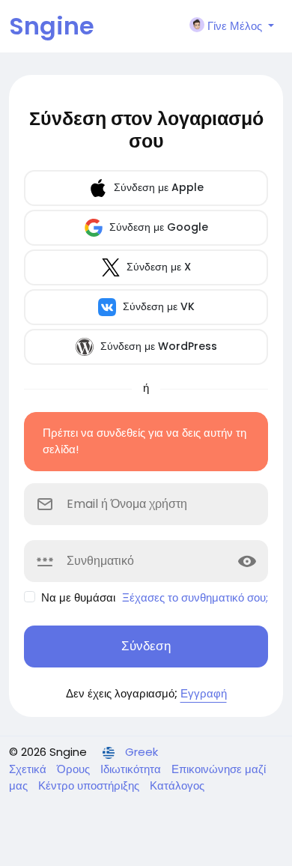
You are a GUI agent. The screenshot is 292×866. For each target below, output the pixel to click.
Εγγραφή (203, 693)
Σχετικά (29, 769)
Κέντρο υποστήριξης (90, 785)
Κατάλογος (177, 785)
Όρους (75, 769)
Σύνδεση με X (157, 266)
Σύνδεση (146, 646)
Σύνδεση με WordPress (157, 346)
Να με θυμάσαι (78, 597)
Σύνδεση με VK (157, 306)
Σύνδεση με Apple (157, 187)
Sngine (51, 26)
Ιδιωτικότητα (132, 769)
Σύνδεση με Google (157, 226)
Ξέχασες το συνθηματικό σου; (195, 597)
